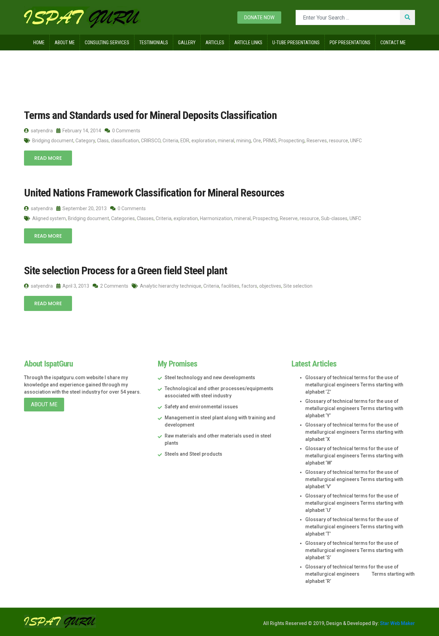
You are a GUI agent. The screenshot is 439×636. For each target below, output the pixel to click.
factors (249, 286)
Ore (257, 140)
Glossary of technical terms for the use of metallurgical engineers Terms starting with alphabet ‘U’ (354, 503)
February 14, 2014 (81, 130)
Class (103, 140)
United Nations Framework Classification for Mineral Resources (154, 192)
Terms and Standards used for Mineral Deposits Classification (150, 115)
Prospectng (265, 218)
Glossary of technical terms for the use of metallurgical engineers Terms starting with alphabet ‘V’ (354, 479)
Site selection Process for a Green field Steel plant (125, 270)
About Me (65, 42)
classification (125, 140)
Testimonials (153, 42)
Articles (214, 42)
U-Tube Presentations (296, 42)
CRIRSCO (151, 140)
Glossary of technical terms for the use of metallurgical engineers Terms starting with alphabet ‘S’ (354, 550)
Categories (123, 218)
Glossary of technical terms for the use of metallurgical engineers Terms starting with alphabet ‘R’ (360, 574)
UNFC (356, 140)
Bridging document (52, 140)
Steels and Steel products (193, 454)
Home (39, 42)
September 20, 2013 (84, 208)
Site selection (297, 286)
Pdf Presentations (350, 42)
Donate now (259, 17)
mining (243, 140)
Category (85, 140)
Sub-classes (334, 218)
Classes (145, 218)
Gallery (186, 42)
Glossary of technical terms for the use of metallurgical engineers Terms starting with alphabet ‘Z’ (354, 385)
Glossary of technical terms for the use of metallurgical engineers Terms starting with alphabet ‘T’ (354, 527)
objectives (270, 286)
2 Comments (113, 286)
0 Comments (125, 130)
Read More (48, 158)
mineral (226, 140)
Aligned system (49, 218)
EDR (184, 140)
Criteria (170, 140)
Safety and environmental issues (201, 406)
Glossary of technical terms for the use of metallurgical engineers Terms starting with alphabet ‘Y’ (354, 408)
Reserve (289, 218)
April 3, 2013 (75, 286)
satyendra (41, 130)
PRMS (269, 140)
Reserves (317, 140)
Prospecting (291, 140)
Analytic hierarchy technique (170, 286)
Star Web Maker (397, 623)
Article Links (248, 42)
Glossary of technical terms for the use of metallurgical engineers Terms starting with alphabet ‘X (354, 432)
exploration (203, 140)
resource (338, 140)
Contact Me (393, 42)
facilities (230, 286)
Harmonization (216, 218)
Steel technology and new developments (210, 377)
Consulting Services (107, 42)
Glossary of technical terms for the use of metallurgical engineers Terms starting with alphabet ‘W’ (354, 456)
